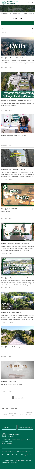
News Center (4, 13)
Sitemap (23, 455)
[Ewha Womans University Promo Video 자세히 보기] (17, 46)
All (2, 28)
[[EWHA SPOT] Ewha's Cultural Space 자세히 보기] (17, 232)
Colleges (6, 427)
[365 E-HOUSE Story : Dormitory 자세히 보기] (17, 158)
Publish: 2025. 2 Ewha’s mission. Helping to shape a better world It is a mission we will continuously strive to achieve (17, 63)
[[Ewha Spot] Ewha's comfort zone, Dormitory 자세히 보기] (17, 266)
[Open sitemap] (32, 2)
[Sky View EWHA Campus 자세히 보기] (17, 335)
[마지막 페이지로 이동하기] (22, 397)
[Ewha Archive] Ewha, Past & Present (12, 384)
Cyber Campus (12, 414)
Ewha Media (16, 13)
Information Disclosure (23, 451)
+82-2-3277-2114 (8, 444)
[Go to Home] (11, 435)
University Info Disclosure (9, 451)
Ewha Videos (28, 13)
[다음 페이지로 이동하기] (19, 397)
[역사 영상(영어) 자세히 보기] (17, 370)
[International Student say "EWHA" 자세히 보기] (17, 123)
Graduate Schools (24, 427)
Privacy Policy (6, 455)
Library (21, 414)
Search (32, 32)
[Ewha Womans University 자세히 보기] (17, 301)
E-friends (4, 414)
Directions (30, 455)
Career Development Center (30, 414)
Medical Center (16, 455)
